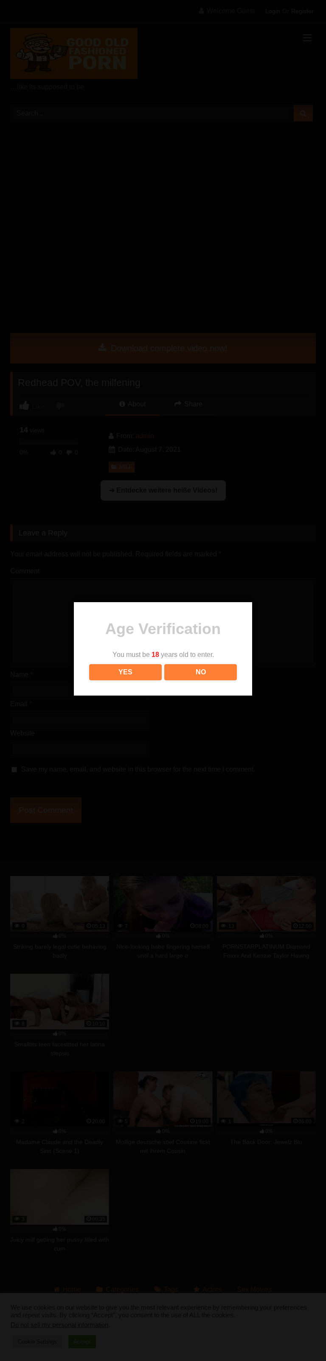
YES (125, 672)
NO (201, 672)
